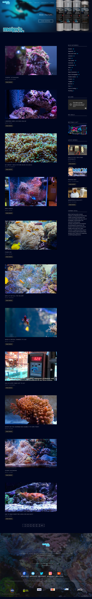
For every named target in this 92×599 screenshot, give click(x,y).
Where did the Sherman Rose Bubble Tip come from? (22, 426)
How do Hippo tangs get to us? (15, 383)
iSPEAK (52, 2)
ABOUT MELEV (72, 2)
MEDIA (57, 2)
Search (84, 2)
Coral (70, 58)
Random (71, 49)
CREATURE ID (44, 2)
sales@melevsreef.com (46, 555)
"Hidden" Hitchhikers (12, 77)
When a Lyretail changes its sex (15, 339)
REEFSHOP (22, 2)
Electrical (71, 83)
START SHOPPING (45, 21)
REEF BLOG (64, 2)
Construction (72, 65)
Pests (70, 86)
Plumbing (71, 90)
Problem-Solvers (73, 76)
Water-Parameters (73, 72)
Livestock (71, 56)
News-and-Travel (73, 53)
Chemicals (71, 63)
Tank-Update (72, 60)
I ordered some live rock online (15, 121)
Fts (69, 70)
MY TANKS (29, 2)
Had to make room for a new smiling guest (19, 514)
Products (71, 79)
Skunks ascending (11, 470)
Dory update (9, 208)
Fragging (71, 81)
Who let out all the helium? (14, 296)
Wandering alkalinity (75, 200)
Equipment (71, 51)
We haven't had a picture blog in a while (18, 165)
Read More (9, 82)
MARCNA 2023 (72, 179)
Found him (8, 252)
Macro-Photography (73, 74)
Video (70, 67)
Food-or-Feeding (72, 88)
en (88, 2)
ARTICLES (37, 2)
